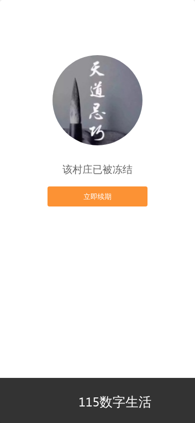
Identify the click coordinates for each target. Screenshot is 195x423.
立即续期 (98, 196)
